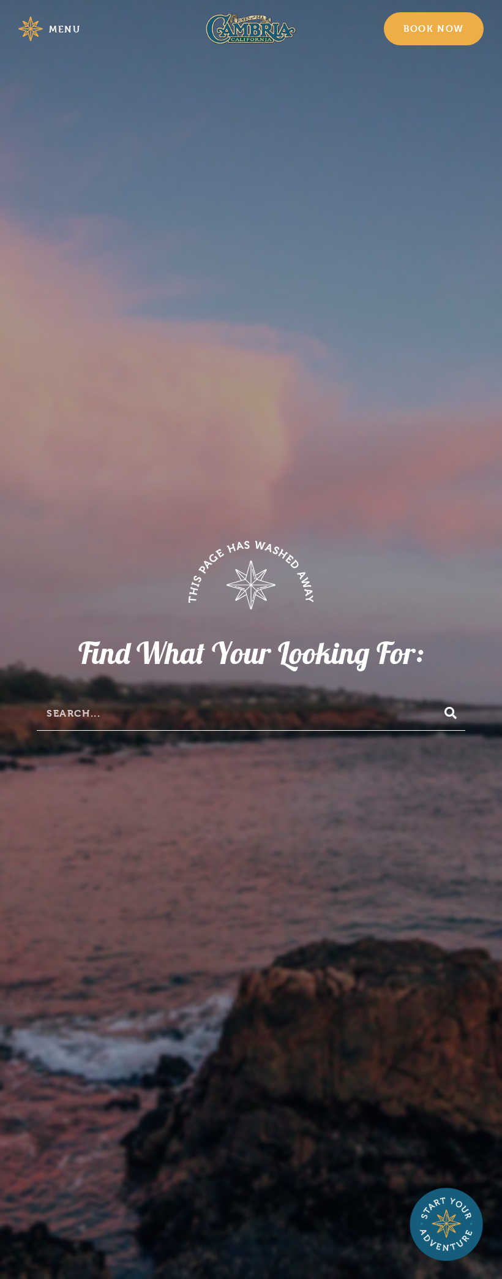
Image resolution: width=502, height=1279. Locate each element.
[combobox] (234, 713)
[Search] (451, 713)
